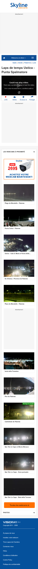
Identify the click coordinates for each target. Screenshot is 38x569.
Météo (15, 100)
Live (34, 62)
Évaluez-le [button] (23, 100)
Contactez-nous (8, 546)
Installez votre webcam (10, 537)
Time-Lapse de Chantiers (11, 542)
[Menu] (32, 57)
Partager (32, 100)
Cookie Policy (7, 560)
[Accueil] (4, 57)
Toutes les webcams (19, 505)
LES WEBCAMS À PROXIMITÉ (14, 152)
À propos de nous (9, 533)
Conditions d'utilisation (10, 555)
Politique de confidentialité (11, 564)
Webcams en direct (18, 58)
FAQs (5, 551)
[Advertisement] (19, 34)
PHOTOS (6, 512)
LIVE (5, 100)
